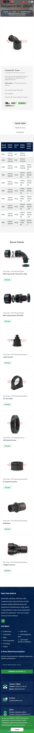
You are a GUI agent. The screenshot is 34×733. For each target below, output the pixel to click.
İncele (8, 280)
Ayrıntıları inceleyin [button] (19, 725)
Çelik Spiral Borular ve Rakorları (24, 641)
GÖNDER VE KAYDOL (16, 671)
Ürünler (14, 11)
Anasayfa (5, 11)
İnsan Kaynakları (8, 640)
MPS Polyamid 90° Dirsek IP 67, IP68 (15, 274)
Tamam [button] (17, 729)
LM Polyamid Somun (9, 440)
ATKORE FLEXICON (26, 11)
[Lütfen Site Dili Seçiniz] (24, 2)
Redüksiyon (7, 523)
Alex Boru (23, 631)
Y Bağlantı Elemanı (9, 565)
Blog (4, 637)
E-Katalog (6, 643)
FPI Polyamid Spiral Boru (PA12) (17, 15)
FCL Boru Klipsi (8, 398)
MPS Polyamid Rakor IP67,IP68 (13, 315)
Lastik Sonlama (8, 357)
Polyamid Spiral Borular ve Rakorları (17, 13)
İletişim (5, 646)
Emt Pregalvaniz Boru (24, 635)
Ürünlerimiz (7, 634)
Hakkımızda (7, 631)
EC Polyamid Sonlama (10, 482)
